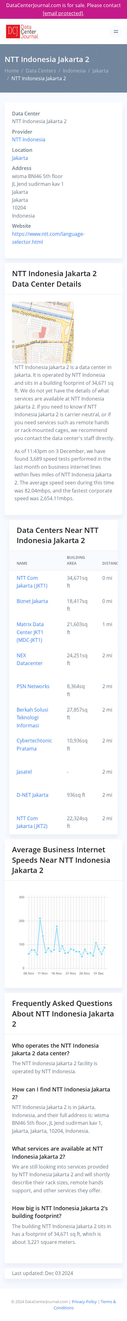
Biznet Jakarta (32, 601)
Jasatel (24, 771)
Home (12, 70)
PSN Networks (33, 686)
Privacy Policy (84, 1301)
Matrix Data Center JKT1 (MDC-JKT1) (30, 632)
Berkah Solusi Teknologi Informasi (32, 717)
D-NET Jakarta (32, 794)
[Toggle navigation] (115, 31)
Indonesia (74, 70)
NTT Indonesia (28, 139)
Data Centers (41, 70)
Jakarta (100, 70)
